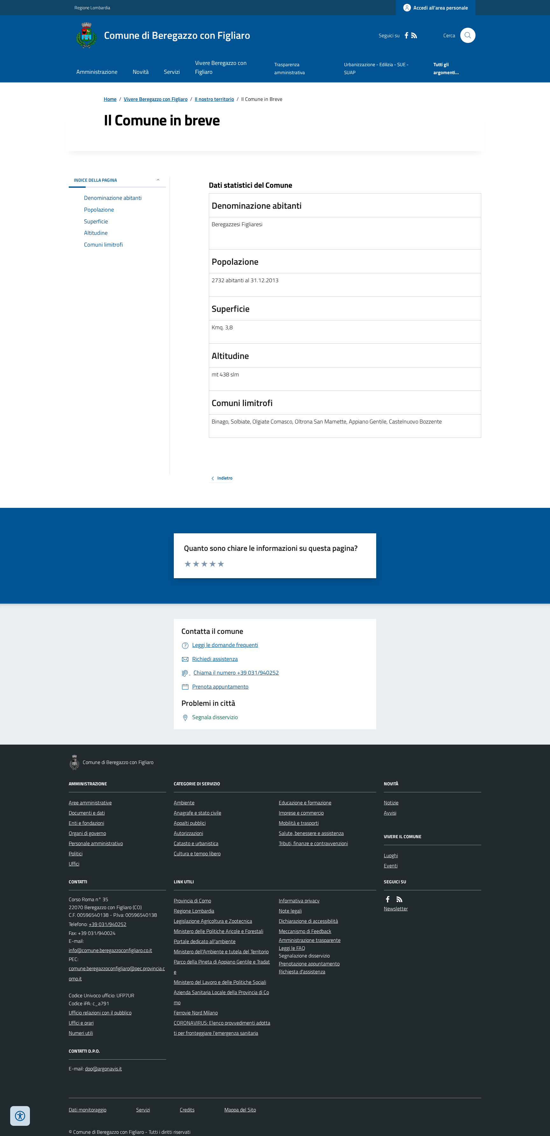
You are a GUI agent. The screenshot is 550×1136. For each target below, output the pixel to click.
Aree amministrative (90, 802)
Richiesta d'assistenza (302, 971)
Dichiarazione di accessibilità (308, 921)
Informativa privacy (299, 900)
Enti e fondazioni (86, 823)
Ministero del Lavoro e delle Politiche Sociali (220, 982)
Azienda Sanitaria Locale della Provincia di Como (221, 997)
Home (110, 99)
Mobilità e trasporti (299, 823)
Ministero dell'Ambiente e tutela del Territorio (221, 951)
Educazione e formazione (305, 802)
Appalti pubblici (190, 823)
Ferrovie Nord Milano (196, 1012)
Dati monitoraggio (87, 1109)
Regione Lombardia (92, 7)
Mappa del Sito (240, 1109)
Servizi (172, 71)
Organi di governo (87, 833)
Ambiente (184, 802)
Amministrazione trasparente (310, 940)
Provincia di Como (192, 900)
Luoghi (391, 855)
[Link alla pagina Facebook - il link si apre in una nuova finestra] (406, 35)
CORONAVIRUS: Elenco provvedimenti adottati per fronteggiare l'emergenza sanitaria (222, 1028)
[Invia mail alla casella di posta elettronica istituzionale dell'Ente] (110, 950)
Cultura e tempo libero (197, 853)
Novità (141, 71)
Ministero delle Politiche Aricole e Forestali (218, 931)
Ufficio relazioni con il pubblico (100, 1012)
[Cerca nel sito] (465, 35)
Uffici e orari (81, 1023)
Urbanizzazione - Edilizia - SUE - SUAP (376, 68)
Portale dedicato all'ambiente (205, 941)
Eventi (391, 865)
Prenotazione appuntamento (309, 963)
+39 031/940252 (107, 924)
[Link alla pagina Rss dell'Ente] (399, 899)
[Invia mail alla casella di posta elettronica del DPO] (103, 1069)
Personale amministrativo (96, 843)
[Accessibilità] (20, 1116)
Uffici (74, 863)
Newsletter (396, 908)
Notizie (391, 802)
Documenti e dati (87, 813)
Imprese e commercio (301, 813)
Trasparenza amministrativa (289, 68)
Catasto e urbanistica (196, 843)
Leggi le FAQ (292, 948)
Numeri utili (81, 1033)
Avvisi (390, 813)
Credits (187, 1109)
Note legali (290, 911)
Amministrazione (96, 71)
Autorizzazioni (188, 833)
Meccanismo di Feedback (305, 931)
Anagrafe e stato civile (197, 813)
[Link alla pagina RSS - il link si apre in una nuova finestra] (414, 35)
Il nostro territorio (214, 99)
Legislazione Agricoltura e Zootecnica (213, 921)
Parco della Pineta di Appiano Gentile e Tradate (222, 967)
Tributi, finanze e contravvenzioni (313, 843)
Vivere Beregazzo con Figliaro (221, 67)
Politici (75, 853)
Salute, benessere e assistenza (311, 833)
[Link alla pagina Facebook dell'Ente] (387, 899)
